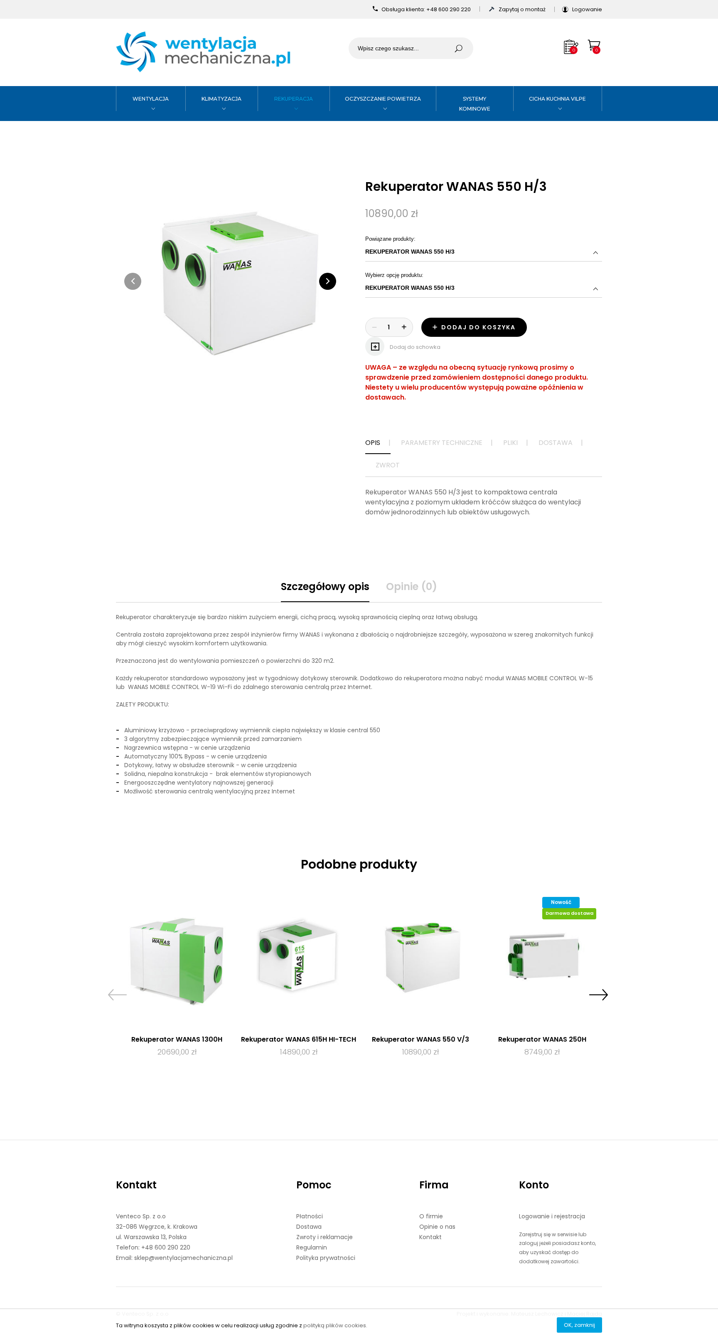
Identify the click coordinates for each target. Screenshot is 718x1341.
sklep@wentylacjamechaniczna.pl (183, 1258)
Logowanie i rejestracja (552, 1216)
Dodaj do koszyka (477, 327)
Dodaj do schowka (414, 347)
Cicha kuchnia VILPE (557, 99)
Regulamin (311, 1247)
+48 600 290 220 (449, 9)
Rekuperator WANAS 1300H (176, 1039)
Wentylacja (151, 99)
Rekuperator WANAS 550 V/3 (420, 1039)
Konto (534, 1185)
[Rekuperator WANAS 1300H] (177, 956)
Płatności (309, 1216)
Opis (372, 442)
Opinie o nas (437, 1226)
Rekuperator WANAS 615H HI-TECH (298, 1039)
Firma (434, 1185)
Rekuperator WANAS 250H (542, 1039)
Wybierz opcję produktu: (460, 281)
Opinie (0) (411, 586)
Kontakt (136, 1185)
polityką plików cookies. (335, 1325)
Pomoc (314, 1185)
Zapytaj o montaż (523, 9)
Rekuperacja (293, 99)
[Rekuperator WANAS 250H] (542, 956)
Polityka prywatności (325, 1258)
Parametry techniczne (441, 442)
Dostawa (555, 442)
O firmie (431, 1216)
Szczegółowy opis (325, 586)
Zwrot (388, 465)
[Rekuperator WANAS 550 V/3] (420, 956)
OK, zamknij (579, 1325)
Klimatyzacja (221, 99)
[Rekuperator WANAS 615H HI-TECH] (298, 956)
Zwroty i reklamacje (324, 1237)
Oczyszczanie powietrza (383, 99)
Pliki (510, 442)
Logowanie (587, 9)
